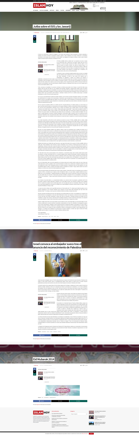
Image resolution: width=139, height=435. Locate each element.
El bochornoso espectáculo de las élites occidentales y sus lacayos (49, 70)
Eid (42, 397)
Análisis (51, 32)
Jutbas (64, 32)
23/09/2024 (46, 304)
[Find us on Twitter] (101, 1)
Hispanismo (68, 10)
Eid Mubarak (46, 397)
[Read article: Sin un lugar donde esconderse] (40, 66)
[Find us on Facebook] (100, 1)
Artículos (52, 10)
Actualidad (35, 10)
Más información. (85, 433)
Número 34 (67, 32)
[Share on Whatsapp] (34, 41)
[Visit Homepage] (43, 5)
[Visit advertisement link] (87, 5)
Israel (51, 331)
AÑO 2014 (54, 32)
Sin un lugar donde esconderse (49, 64)
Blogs (77, 10)
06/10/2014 (42, 32)
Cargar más (47, 74)
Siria (58, 216)
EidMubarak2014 (52, 397)
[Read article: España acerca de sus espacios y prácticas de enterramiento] (91, 423)
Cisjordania (44, 331)
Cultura (62, 10)
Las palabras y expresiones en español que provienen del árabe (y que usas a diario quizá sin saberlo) (60, 425)
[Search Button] (105, 10)
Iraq (49, 216)
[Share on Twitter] (34, 39)
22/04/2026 (46, 298)
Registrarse (38, 223)
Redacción (36, 250)
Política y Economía (44, 10)
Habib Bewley (36, 32)
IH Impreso (83, 10)
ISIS (52, 216)
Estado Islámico (45, 216)
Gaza (48, 331)
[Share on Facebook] (34, 36)
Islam (73, 10)
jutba (55, 216)
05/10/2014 (41, 365)
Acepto (91, 433)
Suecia (59, 331)
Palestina (55, 331)
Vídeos (57, 10)
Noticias (50, 250)
